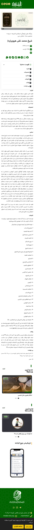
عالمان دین (21, 36)
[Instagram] (17, 507)
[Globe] (2, 4)
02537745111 (25, 516)
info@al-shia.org (8, 516)
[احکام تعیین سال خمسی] (17, 384)
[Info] (9, 4)
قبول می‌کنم (28, 526)
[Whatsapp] (13, 507)
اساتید (27, 76)
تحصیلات (26, 72)
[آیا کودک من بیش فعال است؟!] (17, 423)
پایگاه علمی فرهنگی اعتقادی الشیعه (22, 34)
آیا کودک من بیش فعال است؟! (23, 434)
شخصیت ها (28, 36)
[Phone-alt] (5, 4)
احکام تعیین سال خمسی (25, 395)
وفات (27, 83)
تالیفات (27, 79)
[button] (27, 57)
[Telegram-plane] (20, 507)
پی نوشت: (26, 86)
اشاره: (28, 69)
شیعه (8, 34)
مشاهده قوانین (18, 526)
